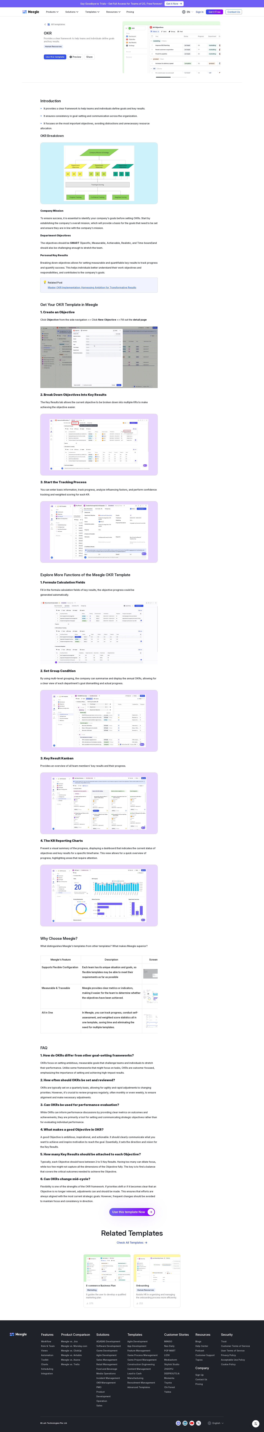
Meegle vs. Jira (69, 1341)
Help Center (201, 1346)
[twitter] (198, 1423)
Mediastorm (170, 1359)
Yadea (167, 1391)
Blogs (198, 1341)
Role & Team (48, 1346)
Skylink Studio (171, 1364)
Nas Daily (169, 1346)
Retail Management (106, 1364)
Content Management (139, 1369)
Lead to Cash (134, 1373)
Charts (44, 1364)
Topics (199, 1359)
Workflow (46, 1341)
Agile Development (106, 1355)
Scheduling (47, 1369)
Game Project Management (142, 1359)
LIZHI (167, 1355)
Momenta (169, 1378)
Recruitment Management (141, 1382)
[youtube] (191, 1423)
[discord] (178, 1423)
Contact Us (233, 11)
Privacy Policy (228, 1355)
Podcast (199, 1350)
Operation (101, 1401)
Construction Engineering (141, 1364)
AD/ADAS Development (108, 1341)
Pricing (130, 12)
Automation (47, 1355)
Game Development (106, 1350)
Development (103, 1396)
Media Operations (106, 1373)
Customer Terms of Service (235, 1346)
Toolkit (44, 1359)
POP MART (170, 1350)
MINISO (168, 1341)
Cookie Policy (228, 1364)
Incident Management (108, 1378)
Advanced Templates (138, 1387)
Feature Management (138, 1350)
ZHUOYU (168, 1369)
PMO (98, 1387)
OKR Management (106, 1382)
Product (100, 1391)
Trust (224, 1341)
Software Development (108, 1346)
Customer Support (205, 1355)
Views (44, 1350)
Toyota (168, 1382)
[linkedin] (185, 1423)
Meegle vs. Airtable (71, 1355)
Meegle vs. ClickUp (71, 1350)
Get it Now (172, 3)
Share (89, 57)
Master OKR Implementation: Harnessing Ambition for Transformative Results (92, 287)
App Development (136, 1346)
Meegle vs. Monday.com (74, 1346)
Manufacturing (135, 1378)
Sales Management (106, 1359)
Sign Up (199, 1375)
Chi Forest (169, 1387)
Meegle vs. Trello (70, 1364)
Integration (47, 1373)
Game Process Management (142, 1355)
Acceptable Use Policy (233, 1359)
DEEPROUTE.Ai (172, 1373)
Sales (99, 1405)
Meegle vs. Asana (70, 1359)
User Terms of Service (233, 1350)
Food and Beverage (106, 1369)
